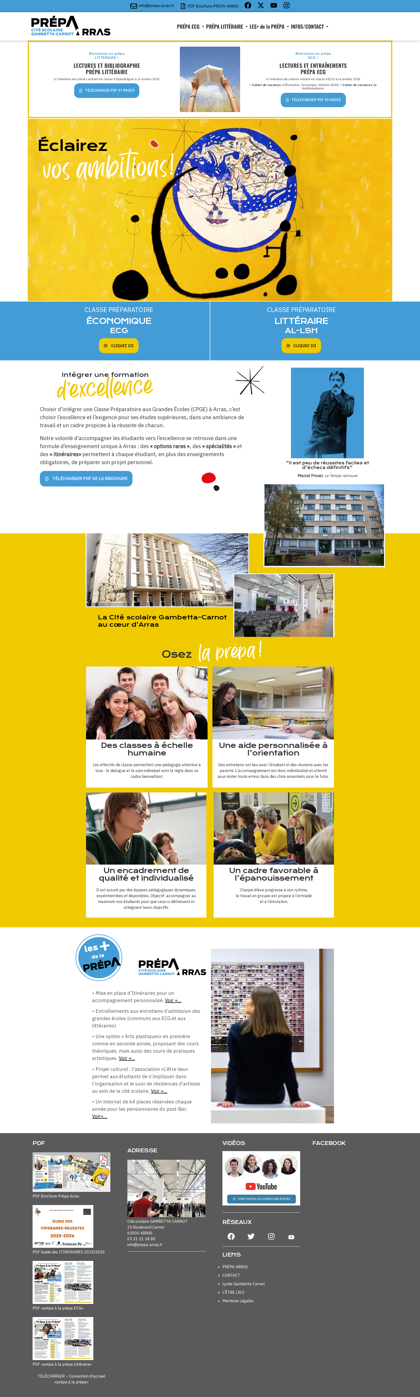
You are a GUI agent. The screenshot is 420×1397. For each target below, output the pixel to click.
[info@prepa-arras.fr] (133, 6)
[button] (190, 26)
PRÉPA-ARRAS (235, 1266)
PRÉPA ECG (188, 26)
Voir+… (99, 1116)
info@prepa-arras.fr (156, 5)
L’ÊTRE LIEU (233, 1292)
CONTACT (231, 1275)
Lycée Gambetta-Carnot (243, 1283)
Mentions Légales (238, 1300)
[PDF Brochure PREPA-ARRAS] (183, 6)
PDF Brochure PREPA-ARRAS (213, 6)
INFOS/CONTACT (307, 26)
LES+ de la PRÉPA (267, 26)
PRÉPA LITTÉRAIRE (224, 26)
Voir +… (173, 1000)
